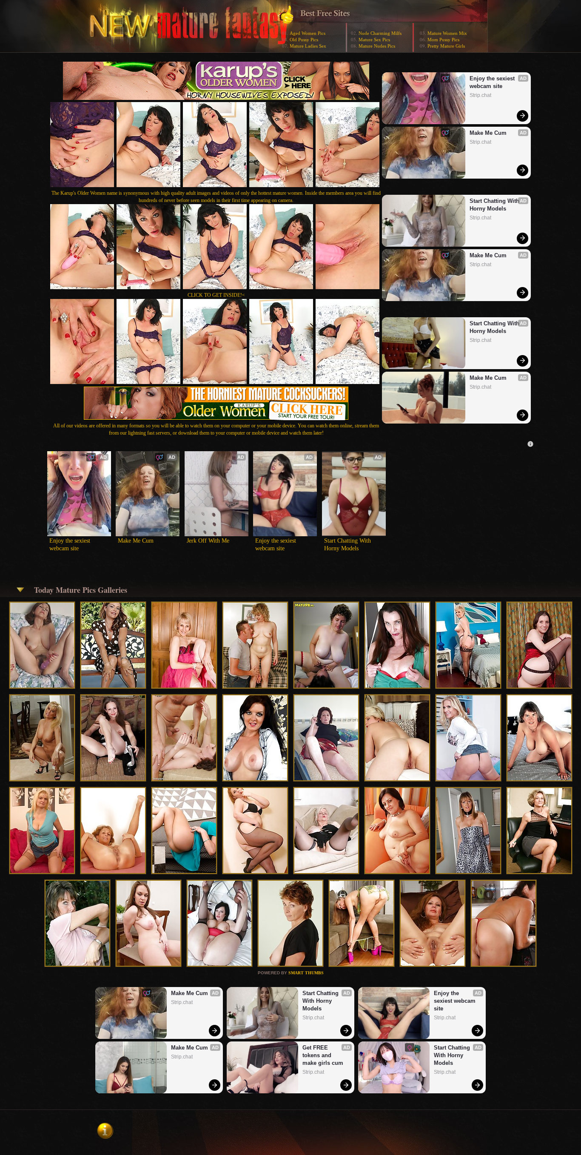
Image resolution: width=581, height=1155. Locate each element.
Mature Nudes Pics (377, 45)
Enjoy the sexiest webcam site (493, 82)
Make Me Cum (488, 133)
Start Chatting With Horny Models (495, 205)
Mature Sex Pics (374, 39)
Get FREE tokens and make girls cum (322, 1055)
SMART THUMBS (306, 972)
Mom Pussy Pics (443, 39)
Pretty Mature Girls (446, 45)
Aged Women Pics (307, 33)
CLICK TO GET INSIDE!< (216, 295)
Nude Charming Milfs (380, 33)
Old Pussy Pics (304, 39)
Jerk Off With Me (208, 541)
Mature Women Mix (447, 33)
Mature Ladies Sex (308, 45)
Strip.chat (480, 95)
